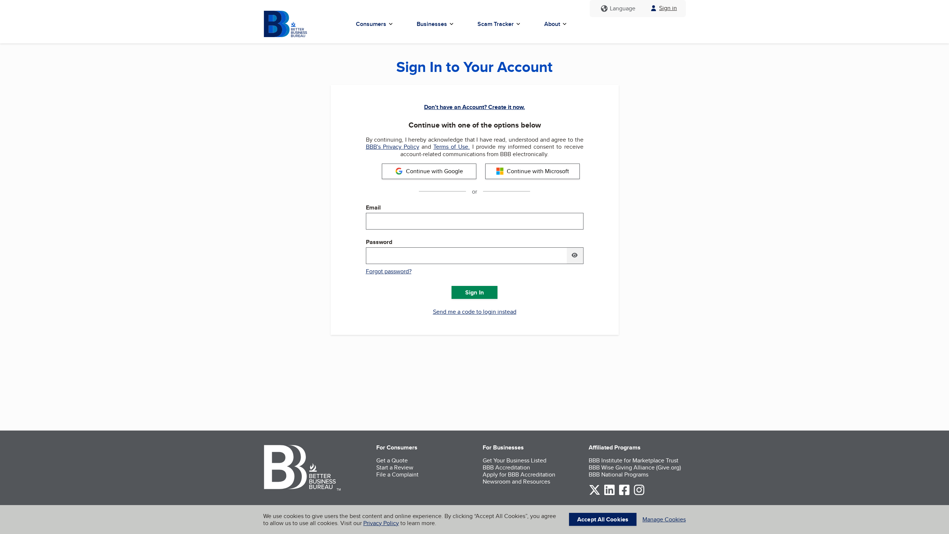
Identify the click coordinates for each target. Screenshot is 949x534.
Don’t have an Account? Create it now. (474, 107)
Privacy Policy (381, 523)
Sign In (474, 292)
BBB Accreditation (506, 467)
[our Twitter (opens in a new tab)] (595, 494)
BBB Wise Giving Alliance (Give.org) (635, 467)
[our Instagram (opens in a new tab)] (639, 494)
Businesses (432, 24)
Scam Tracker (495, 24)
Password (379, 241)
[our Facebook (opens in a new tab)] (624, 494)
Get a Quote (392, 460)
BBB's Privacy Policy (392, 146)
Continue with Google (434, 171)
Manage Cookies (664, 519)
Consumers (371, 24)
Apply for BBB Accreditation (519, 474)
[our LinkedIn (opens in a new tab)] (609, 494)
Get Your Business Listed (514, 460)
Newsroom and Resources (516, 481)
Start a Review (394, 467)
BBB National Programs (618, 474)
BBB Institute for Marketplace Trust (633, 460)
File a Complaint (397, 474)
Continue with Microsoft (538, 171)
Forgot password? (388, 271)
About (552, 24)
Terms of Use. (451, 146)
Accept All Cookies (602, 519)
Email (373, 207)
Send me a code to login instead (474, 312)
